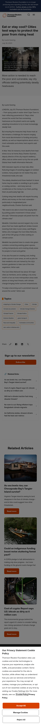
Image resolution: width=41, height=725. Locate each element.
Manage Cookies (20, 712)
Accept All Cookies (21, 706)
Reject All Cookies (21, 719)
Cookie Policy (22, 694)
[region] (20, 686)
